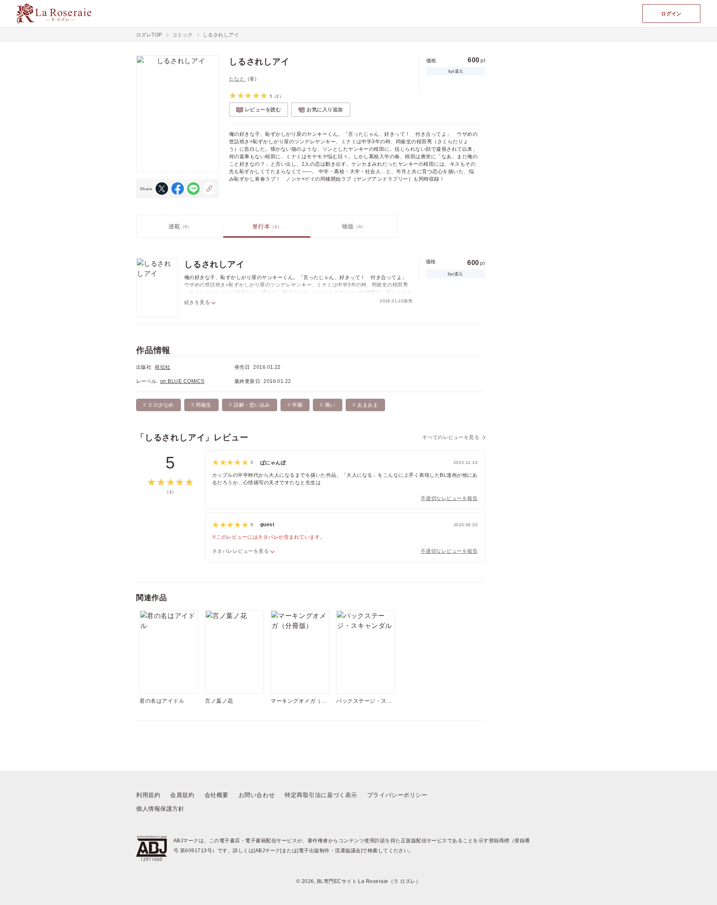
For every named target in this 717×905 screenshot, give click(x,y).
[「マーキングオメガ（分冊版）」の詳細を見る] (300, 652)
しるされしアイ (214, 264)
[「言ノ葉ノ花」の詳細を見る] (234, 652)
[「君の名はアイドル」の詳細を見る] (168, 652)
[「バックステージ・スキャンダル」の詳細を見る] (365, 652)
